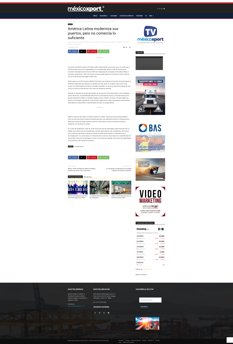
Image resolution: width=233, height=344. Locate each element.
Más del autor (88, 177)
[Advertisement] (99, 61)
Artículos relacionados (75, 177)
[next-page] (72, 201)
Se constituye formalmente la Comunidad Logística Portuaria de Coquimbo (118, 169)
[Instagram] (160, 9)
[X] (162, 9)
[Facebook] (158, 9)
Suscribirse (144, 306)
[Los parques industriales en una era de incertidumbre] (99, 187)
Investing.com (147, 269)
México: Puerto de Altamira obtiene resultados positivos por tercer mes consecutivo (82, 169)
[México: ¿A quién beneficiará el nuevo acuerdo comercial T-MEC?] (121, 187)
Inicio (69, 21)
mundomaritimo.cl (79, 146)
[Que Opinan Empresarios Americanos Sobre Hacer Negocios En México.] (78, 187)
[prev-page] (69, 201)
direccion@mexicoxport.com (76, 306)
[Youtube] (164, 9)
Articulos (74, 21)
